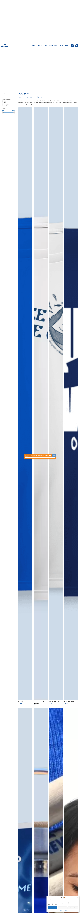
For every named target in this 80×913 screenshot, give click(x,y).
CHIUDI (54, 455)
